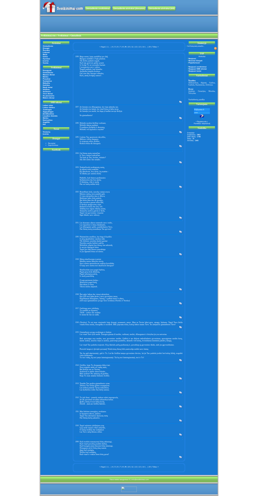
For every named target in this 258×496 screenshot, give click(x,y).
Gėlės (45, 57)
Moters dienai (48, 98)
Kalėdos (46, 85)
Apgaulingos (48, 112)
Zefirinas (209, 85)
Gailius (212, 83)
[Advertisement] (104, 24)
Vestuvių (46, 132)
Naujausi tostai (194, 71)
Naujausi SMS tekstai (197, 69)
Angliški (46, 122)
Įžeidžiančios (48, 114)
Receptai (51, 143)
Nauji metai (47, 87)
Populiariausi (194, 63)
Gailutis (191, 85)
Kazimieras (200, 85)
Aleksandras (193, 83)
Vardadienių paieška (196, 99)
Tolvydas (192, 93)
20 (149, 47)
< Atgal (102, 47)
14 (143, 47)
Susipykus (47, 81)
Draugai (46, 48)
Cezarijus (201, 91)
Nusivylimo (47, 120)
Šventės (46, 50)
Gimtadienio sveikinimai (98, 8)
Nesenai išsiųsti (195, 61)
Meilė (45, 54)
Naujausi (192, 58)
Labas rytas (48, 105)
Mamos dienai (49, 75)
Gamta (45, 63)
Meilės (45, 77)
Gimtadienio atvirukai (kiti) (161, 8)
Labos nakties (49, 107)
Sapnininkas (53, 145)
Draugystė (47, 70)
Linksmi (46, 52)
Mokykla (46, 83)
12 (136, 47)
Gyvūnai (46, 59)
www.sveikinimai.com (62, 7)
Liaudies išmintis (50, 116)
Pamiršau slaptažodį (202, 123)
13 (139, 47)
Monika (212, 91)
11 (132, 47)
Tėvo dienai (48, 94)
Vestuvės (47, 91)
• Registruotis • (202, 121)
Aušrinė (191, 91)
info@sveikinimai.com (140, 479)
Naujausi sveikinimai (197, 67)
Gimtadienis (48, 46)
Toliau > (155, 47)
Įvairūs (46, 61)
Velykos (46, 89)
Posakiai (46, 79)
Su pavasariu (48, 96)
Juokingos (47, 110)
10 (128, 47)
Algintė (204, 83)
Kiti (44, 124)
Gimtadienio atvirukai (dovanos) (129, 8)
